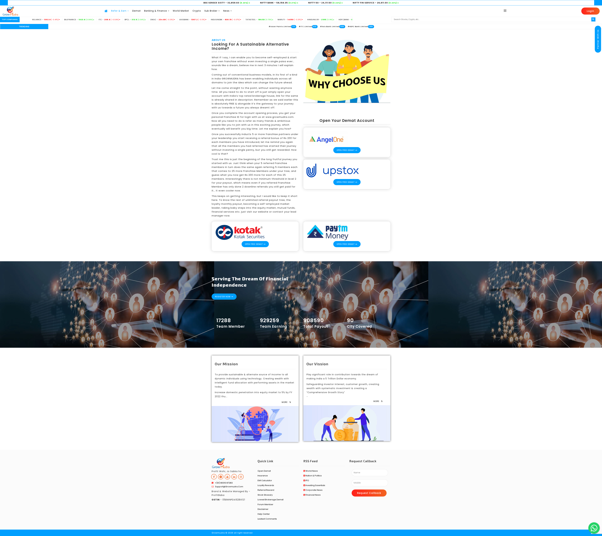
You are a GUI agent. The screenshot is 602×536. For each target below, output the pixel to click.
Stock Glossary (265, 494)
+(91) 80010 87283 (223, 482)
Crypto (197, 10)
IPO (307, 480)
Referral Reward (266, 490)
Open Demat (264, 470)
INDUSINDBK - (197, 19)
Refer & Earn (119, 10)
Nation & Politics (313, 475)
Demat (136, 10)
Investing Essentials (315, 485)
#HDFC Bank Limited (330, 26)
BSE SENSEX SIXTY (214, 2)
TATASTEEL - (231, 19)
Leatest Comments (267, 518)
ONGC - (134, 19)
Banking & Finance (156, 10)
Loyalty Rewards (266, 485)
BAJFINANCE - (50, 19)
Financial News (313, 494)
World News (311, 470)
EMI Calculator (265, 480)
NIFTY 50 (313, 2)
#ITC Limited (277, 26)
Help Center (264, 514)
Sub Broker (211, 10)
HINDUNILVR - (292, 19)
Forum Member (265, 504)
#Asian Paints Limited (252, 26)
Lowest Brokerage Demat (270, 499)
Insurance (263, 475)
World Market (181, 10)
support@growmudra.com (228, 486)
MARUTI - (262, 19)
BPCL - (107, 19)
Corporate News (313, 490)
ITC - (81, 19)
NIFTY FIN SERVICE (364, 2)
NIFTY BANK (267, 2)
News (226, 10)
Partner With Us (597, 39)
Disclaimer (263, 509)
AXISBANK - (164, 19)
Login (590, 11)
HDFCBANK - (324, 19)
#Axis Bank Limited (302, 26)
